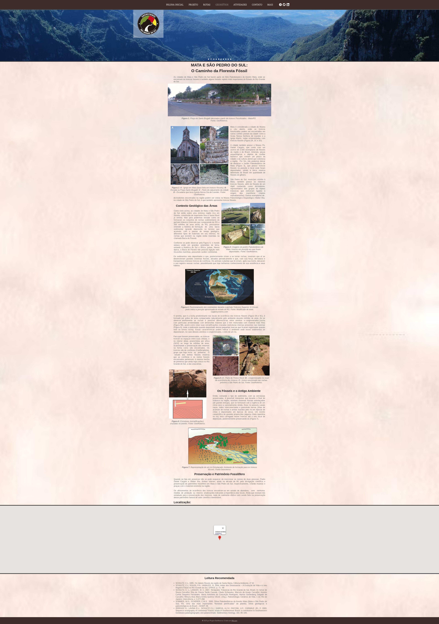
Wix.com (234, 620)
